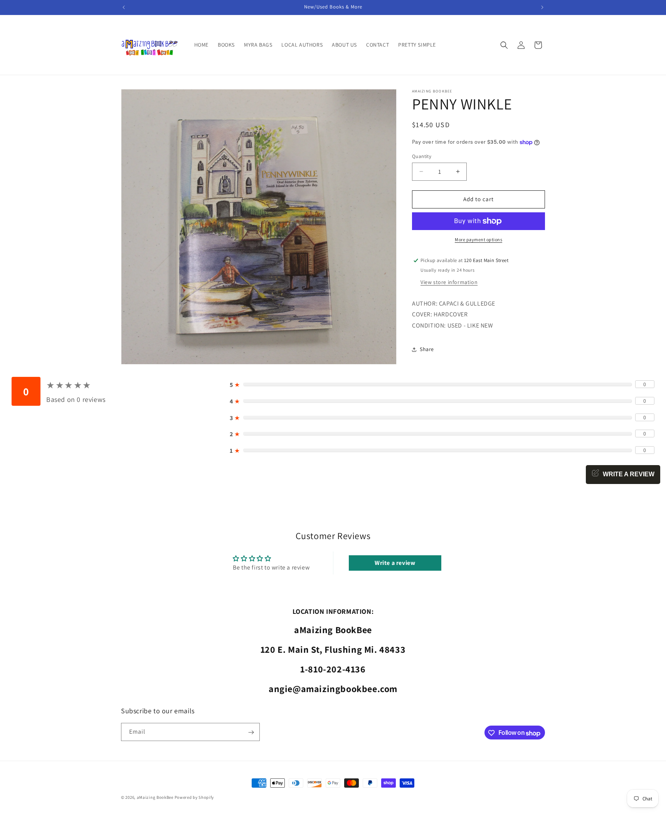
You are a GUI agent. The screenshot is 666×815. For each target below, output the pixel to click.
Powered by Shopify (194, 797)
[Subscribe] (250, 732)
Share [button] (427, 349)
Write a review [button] (395, 563)
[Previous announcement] (123, 7)
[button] (504, 45)
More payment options (478, 239)
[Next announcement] (542, 7)
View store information (449, 282)
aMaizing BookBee (155, 797)
